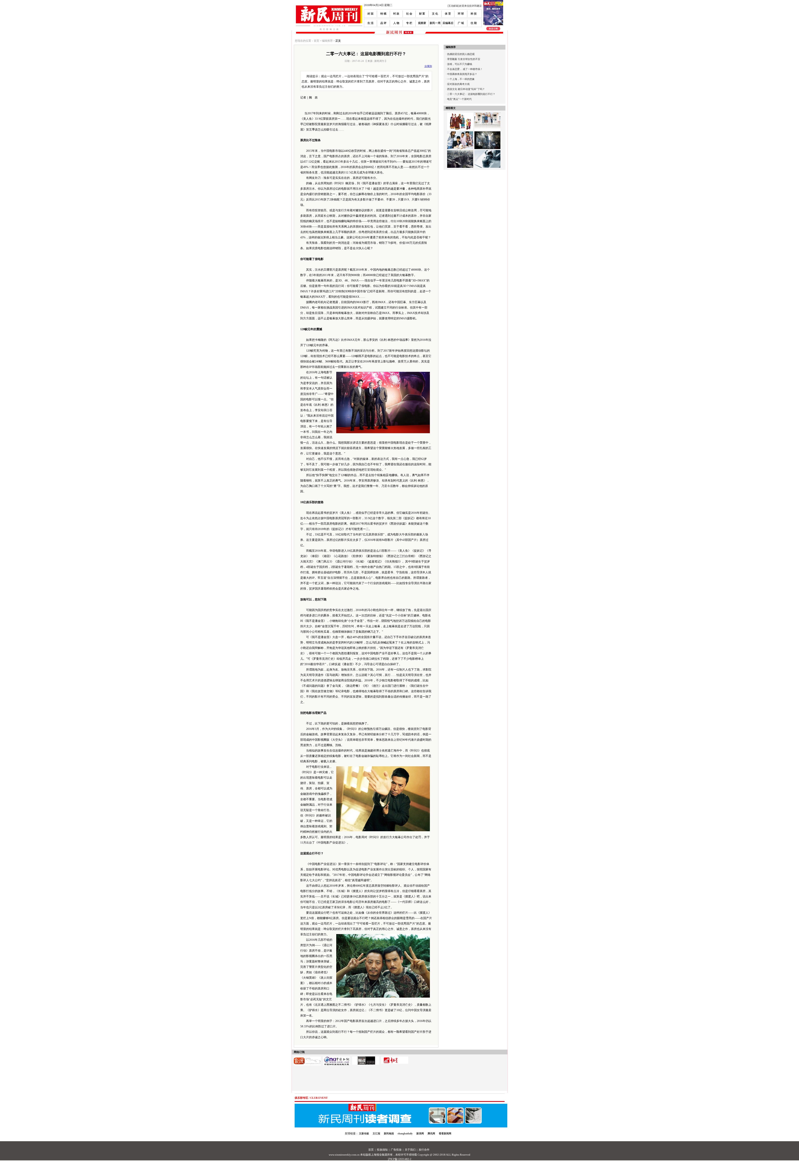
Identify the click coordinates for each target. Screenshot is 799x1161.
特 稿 (383, 13)
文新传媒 (364, 1133)
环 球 (461, 13)
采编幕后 (448, 23)
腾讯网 (431, 1133)
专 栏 (409, 23)
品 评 (383, 23)
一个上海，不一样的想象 (461, 79)
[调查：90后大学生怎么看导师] (487, 115)
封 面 (370, 13)
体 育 (448, 13)
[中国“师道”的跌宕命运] (460, 115)
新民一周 (435, 23)
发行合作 (424, 1149)
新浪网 (420, 1133)
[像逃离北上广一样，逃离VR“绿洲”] (487, 133)
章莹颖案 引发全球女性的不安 (463, 59)
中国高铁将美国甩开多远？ (462, 74)
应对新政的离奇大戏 (458, 84)
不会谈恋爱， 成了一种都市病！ (465, 69)
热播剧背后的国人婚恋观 (461, 54)
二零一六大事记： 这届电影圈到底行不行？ (471, 94)
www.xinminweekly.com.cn (344, 1154)
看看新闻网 (445, 1133)
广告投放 (396, 1149)
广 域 (461, 23)
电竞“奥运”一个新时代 (459, 99)
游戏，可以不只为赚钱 (459, 64)
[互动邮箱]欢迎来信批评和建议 (465, 5)
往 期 (474, 23)
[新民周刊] (329, 7)
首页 (371, 1149)
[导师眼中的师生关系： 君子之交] (460, 133)
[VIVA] (365, 1058)
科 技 (474, 13)
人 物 (396, 23)
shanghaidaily (405, 1133)
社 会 (409, 13)
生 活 (370, 23)
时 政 (396, 13)
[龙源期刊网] (307, 1058)
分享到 (428, 66)
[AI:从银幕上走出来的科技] (487, 152)
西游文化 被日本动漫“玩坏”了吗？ (466, 89)
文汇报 (376, 1133)
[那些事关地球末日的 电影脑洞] (460, 152)
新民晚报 (389, 1133)
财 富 (422, 13)
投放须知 (382, 1149)
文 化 (435, 13)
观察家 (422, 23)
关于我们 (410, 1149)
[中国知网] (336, 1058)
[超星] (394, 1058)
